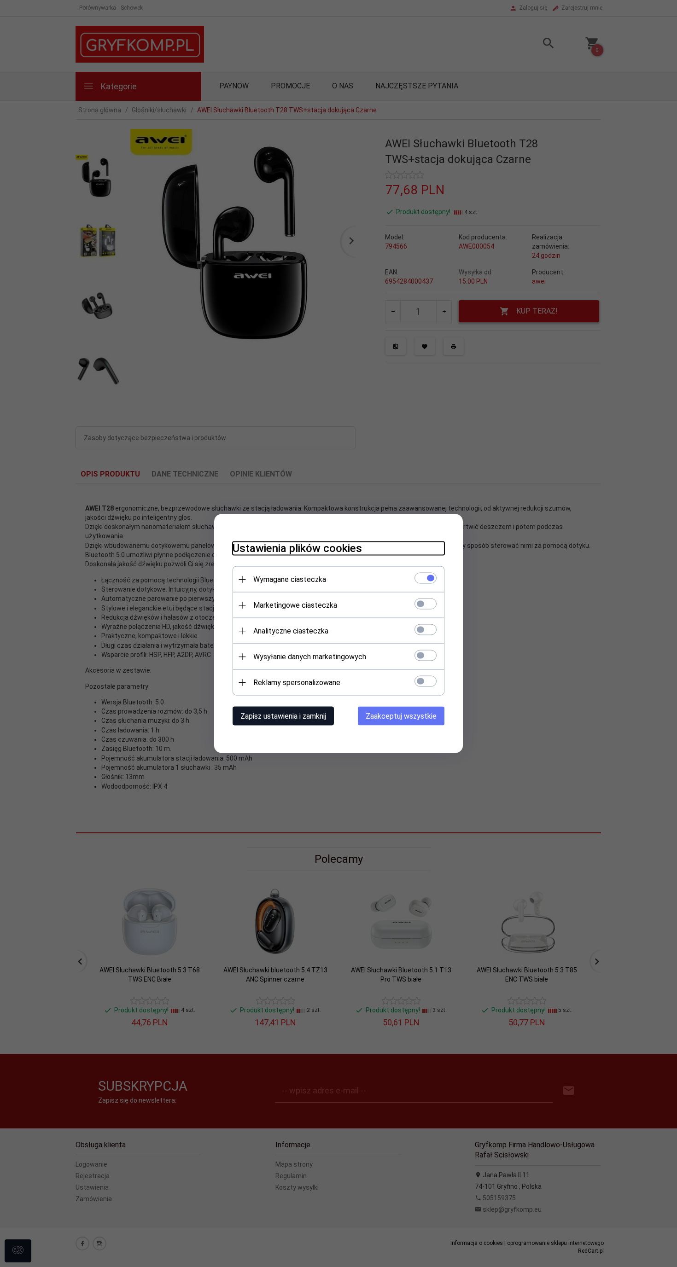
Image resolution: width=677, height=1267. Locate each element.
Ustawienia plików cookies (297, 548)
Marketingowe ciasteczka (295, 605)
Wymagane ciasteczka (289, 579)
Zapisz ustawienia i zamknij (283, 716)
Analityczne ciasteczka (290, 631)
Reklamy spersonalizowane (296, 682)
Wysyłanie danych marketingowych (309, 656)
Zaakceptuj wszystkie (401, 716)
